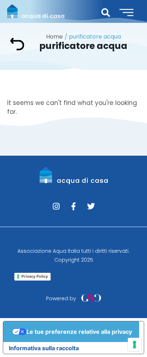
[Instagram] (56, 206)
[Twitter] (91, 206)
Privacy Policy (34, 276)
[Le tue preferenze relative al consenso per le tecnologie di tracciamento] (134, 344)
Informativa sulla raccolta (44, 348)
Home (54, 36)
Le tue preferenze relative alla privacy (79, 331)
